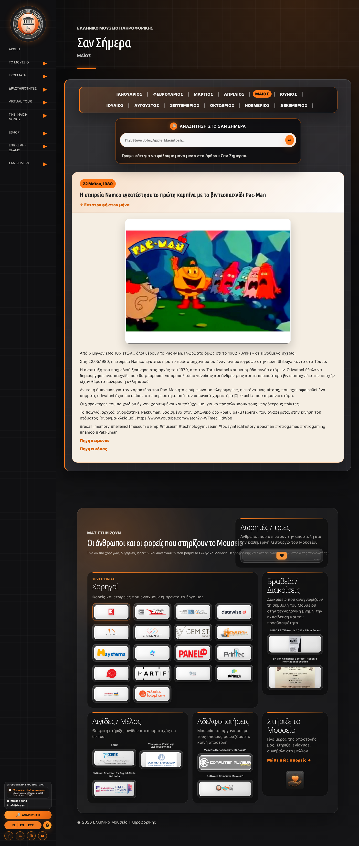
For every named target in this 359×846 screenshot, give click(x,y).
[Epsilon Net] (152, 632)
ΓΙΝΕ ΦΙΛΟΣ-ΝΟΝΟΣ (18, 116)
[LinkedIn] (20, 835)
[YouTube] (42, 835)
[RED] (111, 673)
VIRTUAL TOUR (20, 101)
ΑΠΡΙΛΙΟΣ (234, 94)
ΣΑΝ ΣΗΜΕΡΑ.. (20, 163)
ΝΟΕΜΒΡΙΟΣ (257, 105)
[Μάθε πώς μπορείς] (295, 780)
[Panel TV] (193, 653)
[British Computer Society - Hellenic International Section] (295, 677)
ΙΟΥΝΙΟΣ (288, 94)
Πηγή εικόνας (93, 448)
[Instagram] (31, 835)
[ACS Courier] (152, 612)
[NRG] (152, 653)
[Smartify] (152, 673)
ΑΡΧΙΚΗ (14, 49)
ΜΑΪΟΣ (262, 94)
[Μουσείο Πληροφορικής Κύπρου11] (225, 762)
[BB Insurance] (193, 612)
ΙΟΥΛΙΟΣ (115, 105)
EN (22, 825)
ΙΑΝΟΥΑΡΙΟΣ (129, 94)
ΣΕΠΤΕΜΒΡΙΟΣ (184, 105)
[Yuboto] (152, 694)
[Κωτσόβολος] (111, 612)
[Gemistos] (193, 632)
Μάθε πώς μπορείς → (289, 760)
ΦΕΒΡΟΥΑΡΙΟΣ (168, 94)
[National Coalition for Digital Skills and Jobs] (114, 789)
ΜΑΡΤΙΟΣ (203, 94)
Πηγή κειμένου (94, 440)
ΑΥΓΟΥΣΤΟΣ (146, 105)
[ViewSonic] (111, 694)
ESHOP (14, 132)
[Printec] (234, 653)
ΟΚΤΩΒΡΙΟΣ (222, 105)
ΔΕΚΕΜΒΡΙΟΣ (293, 105)
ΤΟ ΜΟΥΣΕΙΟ (19, 62)
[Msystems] (111, 653)
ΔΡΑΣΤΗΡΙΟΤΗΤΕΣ (22, 88)
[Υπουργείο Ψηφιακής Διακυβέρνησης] (161, 759)
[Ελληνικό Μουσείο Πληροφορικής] (28, 24)
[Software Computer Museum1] (225, 789)
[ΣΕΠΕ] (114, 758)
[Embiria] (111, 632)
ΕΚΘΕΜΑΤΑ (17, 75)
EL (14, 825)
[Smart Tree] (193, 673)
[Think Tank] (234, 673)
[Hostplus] (234, 632)
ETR (31, 825)
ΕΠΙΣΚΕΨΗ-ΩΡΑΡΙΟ (17, 147)
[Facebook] (8, 835)
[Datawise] (234, 612)
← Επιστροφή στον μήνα (105, 204)
